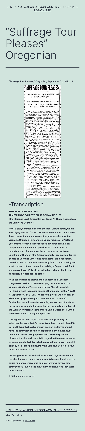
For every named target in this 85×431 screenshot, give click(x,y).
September (19, 376)
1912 (11, 376)
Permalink (30, 376)
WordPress (30, 420)
